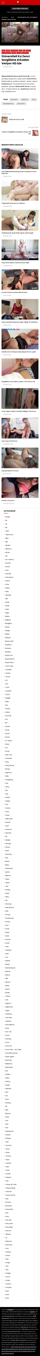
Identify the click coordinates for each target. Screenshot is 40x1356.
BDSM (7, 634)
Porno (13, 53)
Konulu (28, 50)
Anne (7, 584)
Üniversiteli (25, 53)
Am (6, 556)
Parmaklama (9, 1025)
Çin (6, 680)
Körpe (7, 932)
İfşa (6, 858)
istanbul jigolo (13, 1349)
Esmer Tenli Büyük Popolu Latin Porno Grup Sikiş (20, 12)
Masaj (7, 964)
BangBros (8, 623)
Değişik (7, 698)
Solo (6, 1121)
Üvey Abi (8, 1220)
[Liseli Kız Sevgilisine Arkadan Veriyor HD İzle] (35, 133)
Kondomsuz (9, 918)
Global (7, 797)
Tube (7, 1167)
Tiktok (7, 1152)
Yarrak (7, 1255)
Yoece (7, 1277)
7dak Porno (9, 535)
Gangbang (9, 780)
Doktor (7, 712)
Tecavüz (8, 1145)
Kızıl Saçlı (8, 904)
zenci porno (21, 103)
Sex (6, 1096)
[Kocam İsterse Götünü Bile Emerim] (20, 279)
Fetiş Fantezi (14, 50)
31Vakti (7, 517)
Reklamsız (8, 1064)
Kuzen (7, 943)
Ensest (7, 726)
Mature (7, 971)
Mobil (7, 986)
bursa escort (31, 1349)
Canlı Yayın (9, 666)
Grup (7, 812)
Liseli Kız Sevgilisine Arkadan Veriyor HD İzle (16, 133)
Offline (7, 996)
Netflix (7, 993)
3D (6, 520)
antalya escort (22, 1349)
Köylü (7, 936)
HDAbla (7, 840)
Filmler (7, 769)
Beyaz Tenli (9, 641)
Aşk (6, 599)
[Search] (37, 2)
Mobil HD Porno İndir (16, 119)
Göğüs (7, 801)
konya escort (10, 1353)
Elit (6, 723)
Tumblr (7, 1174)
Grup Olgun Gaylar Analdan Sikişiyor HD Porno (19, 411)
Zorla (7, 1298)
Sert (6, 1092)
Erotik (7, 730)
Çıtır (6, 684)
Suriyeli (7, 1135)
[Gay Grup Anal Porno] (20, 428)
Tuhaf (7, 1170)
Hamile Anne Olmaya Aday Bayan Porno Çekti (19, 352)
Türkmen (8, 1192)
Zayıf (7, 1291)
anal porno (14, 99)
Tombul (8, 1156)
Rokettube (9, 1067)
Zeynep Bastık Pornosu (10, 471)
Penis (7, 1028)
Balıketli (8, 620)
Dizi (6, 705)
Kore (7, 925)
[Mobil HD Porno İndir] (5, 120)
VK (6, 1238)
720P (7, 531)
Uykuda (8, 1234)
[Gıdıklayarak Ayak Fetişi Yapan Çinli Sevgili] (20, 220)
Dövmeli (8, 716)
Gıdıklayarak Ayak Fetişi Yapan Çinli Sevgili (17, 233)
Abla (6, 538)
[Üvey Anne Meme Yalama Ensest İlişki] (20, 250)
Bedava (8, 638)
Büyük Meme (10, 659)
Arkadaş (8, 595)
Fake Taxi (8, 755)
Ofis (6, 1000)
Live (6, 957)
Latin (7, 947)
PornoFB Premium (11, 1053)
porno (34, 99)
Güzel (7, 815)
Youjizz (7, 1280)
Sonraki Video (33, 127)
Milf (6, 978)
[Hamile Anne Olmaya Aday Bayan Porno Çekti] (20, 339)
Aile (6, 542)
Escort (7, 733)
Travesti (8, 1163)
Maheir (7, 961)
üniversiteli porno (8, 103)
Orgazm (8, 1021)
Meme (7, 975)
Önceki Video (6, 114)
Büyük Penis (9, 662)
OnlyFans (8, 1014)
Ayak (7, 609)
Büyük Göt (9, 655)
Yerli (6, 1270)
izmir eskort (5, 1349)
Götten (7, 808)
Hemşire (8, 844)
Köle (6, 911)
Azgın (7, 613)
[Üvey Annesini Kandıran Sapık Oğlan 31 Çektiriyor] (20, 309)
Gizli (6, 794)
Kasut (7, 893)
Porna (7, 1035)
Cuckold (8, 691)
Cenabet (8, 670)
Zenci (7, 1295)
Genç (20, 50)
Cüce (7, 687)
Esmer (7, 737)
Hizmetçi (8, 854)
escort (3, 1351)
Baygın (7, 631)
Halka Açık (8, 819)
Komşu (7, 915)
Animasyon (9, 577)
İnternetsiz (9, 868)
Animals (8, 574)
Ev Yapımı (8, 741)
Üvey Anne (9, 1223)
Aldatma (8, 549)
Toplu (7, 1160)
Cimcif (7, 677)
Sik (6, 1106)
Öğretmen (9, 1007)
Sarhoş (7, 1081)
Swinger (8, 1138)
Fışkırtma (8, 773)
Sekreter (8, 1089)
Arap (7, 591)
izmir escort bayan (30, 1347)
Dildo (7, 702)
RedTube (8, 1060)
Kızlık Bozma (9, 907)
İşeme (7, 872)
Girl (6, 790)
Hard (7, 826)
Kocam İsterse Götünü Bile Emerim (14, 292)
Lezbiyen (8, 950)
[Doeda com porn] (20, 487)
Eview (7, 744)
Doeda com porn (8, 500)
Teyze (7, 1149)
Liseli (7, 954)
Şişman (8, 1113)
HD (24, 50)
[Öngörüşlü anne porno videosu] (20, 190)
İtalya (7, 879)
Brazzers (8, 648)
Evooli (7, 751)
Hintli (7, 851)
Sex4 (7, 1099)
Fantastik (8, 758)
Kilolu (7, 897)
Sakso (18, 53)
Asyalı (7, 602)
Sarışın (7, 1085)
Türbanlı (8, 1177)
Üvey (7, 1216)
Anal (12, 17)
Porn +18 (8, 1032)
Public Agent (9, 1057)
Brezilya (8, 652)
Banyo (7, 627)
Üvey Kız (8, 1231)
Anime (7, 581)
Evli (6, 748)
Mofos (7, 989)
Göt (6, 804)
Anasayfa (5, 17)
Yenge (7, 1263)
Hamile (7, 822)
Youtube (8, 1287)
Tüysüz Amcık (10, 1195)
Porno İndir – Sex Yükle (13, 1050)
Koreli (7, 929)
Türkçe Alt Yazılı (10, 1184)
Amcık (7, 567)
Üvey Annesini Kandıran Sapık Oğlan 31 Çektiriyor (20, 322)
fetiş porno (25, 99)
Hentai (7, 847)
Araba (7, 588)
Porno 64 (8, 1046)
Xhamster (8, 1245)
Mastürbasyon (6, 53)
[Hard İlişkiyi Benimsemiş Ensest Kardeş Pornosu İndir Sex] (20, 158)
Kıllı (6, 900)
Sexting (8, 1103)
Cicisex (7, 673)
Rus (6, 1071)
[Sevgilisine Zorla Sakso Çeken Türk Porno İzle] (20, 368)
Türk (6, 1181)
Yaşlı (7, 1259)
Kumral (7, 939)
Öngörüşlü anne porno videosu (13, 203)
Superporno (9, 1131)
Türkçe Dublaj (10, 1188)
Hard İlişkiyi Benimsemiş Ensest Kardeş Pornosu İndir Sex (19, 172)
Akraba (7, 545)
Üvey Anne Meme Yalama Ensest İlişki (15, 263)
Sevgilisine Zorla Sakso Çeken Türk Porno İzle (18, 382)
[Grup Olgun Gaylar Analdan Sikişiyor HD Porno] (20, 398)
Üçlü (6, 1199)
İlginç (7, 865)
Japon (7, 883)
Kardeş (7, 890)
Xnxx (7, 1248)
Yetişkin (8, 1273)
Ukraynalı (8, 1206)
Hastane (8, 833)
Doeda (7, 709)
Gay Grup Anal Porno (9, 441)
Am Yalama (9, 559)
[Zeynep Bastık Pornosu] (20, 458)
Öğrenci (8, 1003)
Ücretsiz (8, 1202)
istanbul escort (27, 1351)
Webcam (8, 1241)
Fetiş (7, 762)
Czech (7, 694)
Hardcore (8, 829)
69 (6, 528)
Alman (7, 552)
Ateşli (7, 606)
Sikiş (6, 1110)
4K (6, 524)
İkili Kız (7, 861)
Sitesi (7, 1117)
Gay (6, 783)
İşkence (8, 876)
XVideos (8, 1252)
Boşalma (8, 645)
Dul (6, 719)
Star (6, 1128)
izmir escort (20, 1347)
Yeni (6, 1266)
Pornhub (8, 1039)
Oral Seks (8, 1018)
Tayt (7, 1142)
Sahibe (7, 1074)
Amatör (8, 563)
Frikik (7, 776)
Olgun (7, 1010)
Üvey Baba (9, 1227)
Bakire (8, 50)
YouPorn (8, 1284)
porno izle (14, 1347)
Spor (7, 1124)
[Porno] (20, 2)
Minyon (7, 982)
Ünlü (6, 1213)
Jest (6, 886)
